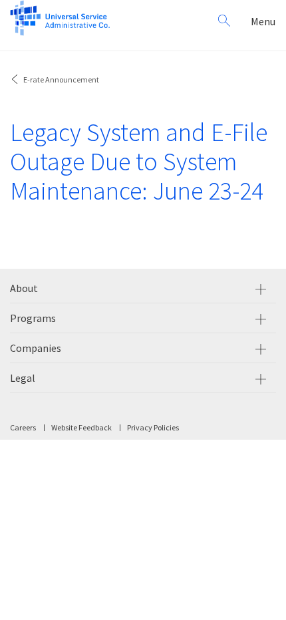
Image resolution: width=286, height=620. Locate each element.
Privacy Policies (153, 427)
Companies (35, 348)
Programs (33, 318)
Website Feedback (81, 427)
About (24, 288)
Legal (22, 378)
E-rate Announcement (61, 79)
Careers (23, 427)
